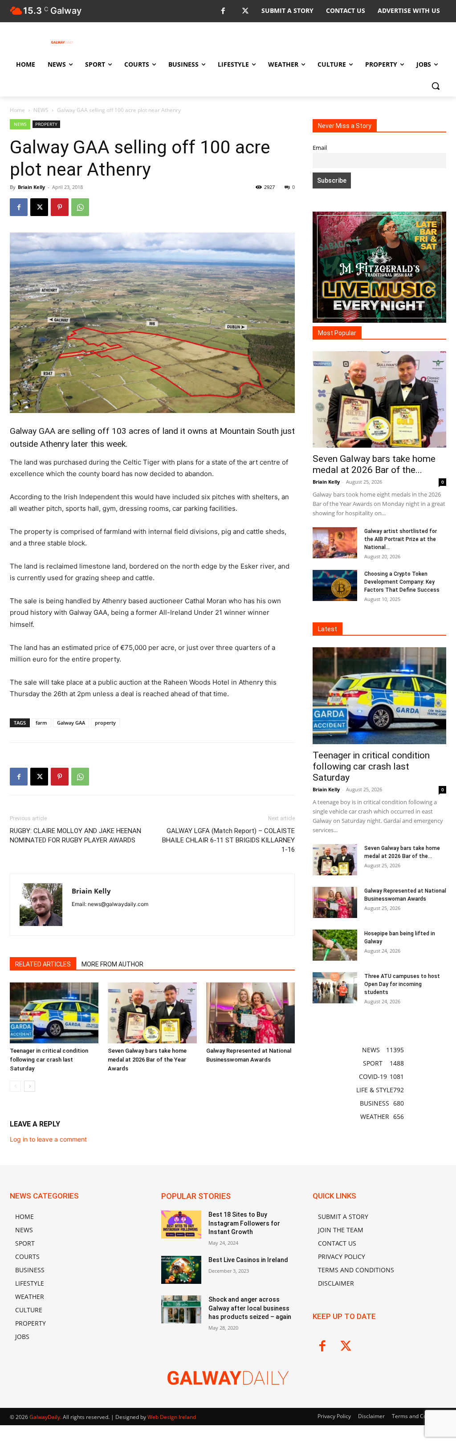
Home (17, 110)
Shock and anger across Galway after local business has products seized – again (249, 1308)
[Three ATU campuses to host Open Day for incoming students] (335, 987)
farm (41, 722)
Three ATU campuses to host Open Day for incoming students (402, 984)
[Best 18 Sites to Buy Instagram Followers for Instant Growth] (181, 1225)
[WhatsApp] (80, 207)
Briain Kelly (31, 187)
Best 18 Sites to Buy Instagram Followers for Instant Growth (244, 1223)
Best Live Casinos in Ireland (248, 1259)
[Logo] (62, 42)
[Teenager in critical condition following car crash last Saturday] (54, 1012)
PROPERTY (46, 124)
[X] (245, 11)
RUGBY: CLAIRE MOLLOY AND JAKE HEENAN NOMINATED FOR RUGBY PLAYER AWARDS (75, 835)
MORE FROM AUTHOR (112, 964)
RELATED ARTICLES (43, 964)
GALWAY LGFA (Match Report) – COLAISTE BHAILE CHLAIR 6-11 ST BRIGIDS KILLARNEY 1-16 (228, 840)
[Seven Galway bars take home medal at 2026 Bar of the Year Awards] (152, 1012)
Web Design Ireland (171, 1417)
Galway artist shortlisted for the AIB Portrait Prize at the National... (400, 539)
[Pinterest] (60, 207)
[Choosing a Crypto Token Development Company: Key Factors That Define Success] (335, 585)
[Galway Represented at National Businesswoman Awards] (250, 1012)
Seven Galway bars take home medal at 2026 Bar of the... (374, 464)
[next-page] (29, 1086)
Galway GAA (71, 722)
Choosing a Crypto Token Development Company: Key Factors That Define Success (402, 582)
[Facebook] (223, 11)
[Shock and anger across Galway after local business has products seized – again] (181, 1309)
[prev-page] (15, 1086)
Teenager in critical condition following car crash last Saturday (49, 1059)
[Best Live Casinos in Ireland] (181, 1270)
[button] (435, 85)
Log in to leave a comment (48, 1139)
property (105, 722)
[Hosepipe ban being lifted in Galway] (335, 945)
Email (320, 148)
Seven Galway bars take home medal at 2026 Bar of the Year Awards (147, 1059)
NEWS (41, 110)
